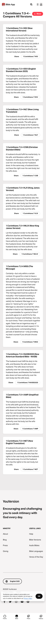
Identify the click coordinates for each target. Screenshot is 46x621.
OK (39, 596)
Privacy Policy (28, 598)
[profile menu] (39, 4)
